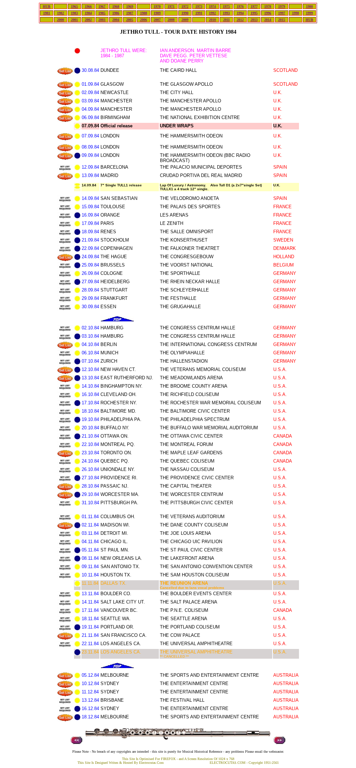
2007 (157, 20)
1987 (129, 13)
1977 (254, 6)
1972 (184, 6)
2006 (143, 20)
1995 (254, 13)
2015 (281, 20)
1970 (157, 6)
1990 (184, 13)
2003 (101, 20)
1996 (267, 13)
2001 (74, 20)
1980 (309, 6)
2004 (115, 20)
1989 (157, 13)
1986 (115, 13)
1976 (240, 6)
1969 (129, 6)
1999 (309, 13)
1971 (171, 6)
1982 (60, 13)
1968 (115, 6)
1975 (226, 6)
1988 (143, 13)
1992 (212, 13)
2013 (254, 20)
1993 (226, 13)
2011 (226, 20)
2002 (88, 20)
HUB (46, 6)
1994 (240, 13)
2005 (129, 20)
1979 (281, 6)
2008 (171, 20)
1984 (88, 13)
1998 (295, 13)
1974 (212, 6)
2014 (267, 20)
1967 (101, 6)
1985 (101, 13)
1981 (46, 13)
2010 (212, 20)
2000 (60, 20)
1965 (74, 6)
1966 (88, 6)
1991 (198, 13)
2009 (184, 20)
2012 (240, 20)
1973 (198, 6)
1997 (281, 13)
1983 (74, 13)
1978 (267, 6)
